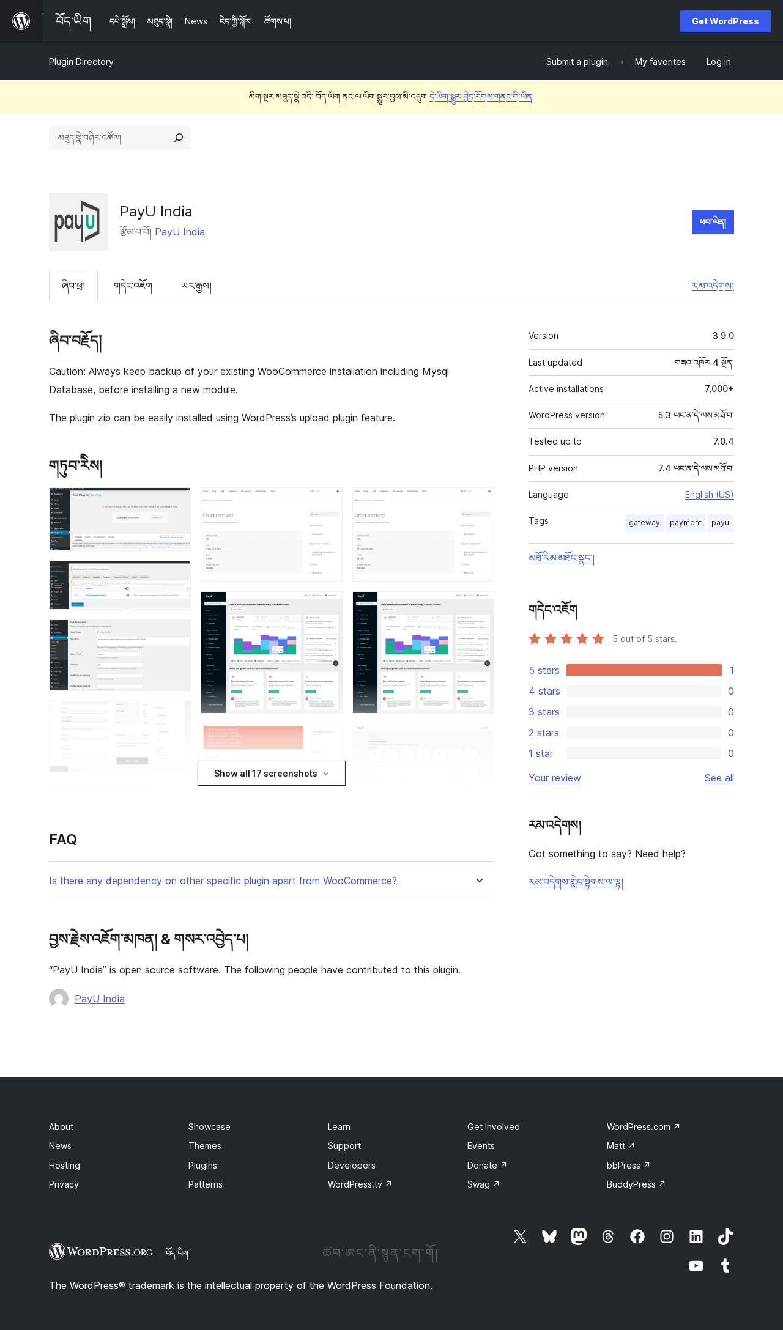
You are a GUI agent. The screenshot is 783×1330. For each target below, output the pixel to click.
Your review (555, 778)
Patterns (205, 1184)
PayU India (180, 232)
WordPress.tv (360, 1184)
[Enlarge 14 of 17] (478, 608)
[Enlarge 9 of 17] (326, 608)
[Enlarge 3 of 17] (174, 636)
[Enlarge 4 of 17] (174, 717)
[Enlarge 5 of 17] (174, 799)
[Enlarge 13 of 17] (478, 504)
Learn (339, 1126)
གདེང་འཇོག (133, 285)
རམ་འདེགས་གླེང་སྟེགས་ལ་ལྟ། (576, 882)
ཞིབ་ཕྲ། (73, 285)
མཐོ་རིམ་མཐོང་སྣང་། (562, 558)
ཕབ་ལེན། (713, 221)
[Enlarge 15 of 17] (478, 740)
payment (686, 522)
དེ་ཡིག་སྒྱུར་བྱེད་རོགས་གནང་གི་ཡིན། (481, 96)
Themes (204, 1145)
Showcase (209, 1126)
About (61, 1126)
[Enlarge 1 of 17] (174, 504)
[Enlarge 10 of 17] (326, 740)
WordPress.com (644, 1126)
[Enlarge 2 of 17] (174, 577)
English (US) (709, 494)
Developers (352, 1165)
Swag (483, 1184)
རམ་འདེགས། (713, 285)
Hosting (64, 1165)
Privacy (64, 1184)
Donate (487, 1165)
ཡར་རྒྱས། (196, 285)
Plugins (202, 1165)
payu (720, 522)
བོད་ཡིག (177, 1253)
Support (344, 1145)
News (60, 1145)
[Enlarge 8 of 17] (326, 504)
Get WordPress (725, 21)
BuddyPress (636, 1184)
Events (481, 1145)
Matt (621, 1145)
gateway (644, 522)
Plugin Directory (81, 61)
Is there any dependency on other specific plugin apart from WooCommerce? (223, 881)
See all (719, 778)
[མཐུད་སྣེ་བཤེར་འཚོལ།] (178, 137)
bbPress (629, 1165)
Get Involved (493, 1126)
